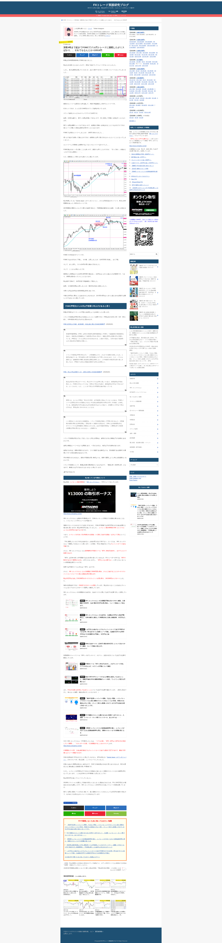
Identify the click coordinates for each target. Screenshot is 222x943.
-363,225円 (140, 87)
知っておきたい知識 (113, 12)
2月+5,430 (138, 89)
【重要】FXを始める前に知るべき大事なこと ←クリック (111, 15)
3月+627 (131, 117)
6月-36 (135, 72)
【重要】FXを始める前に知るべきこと (142, 165)
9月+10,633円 (142, 45)
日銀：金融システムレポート (137, 476)
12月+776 (150, 93)
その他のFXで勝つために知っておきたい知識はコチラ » (82, 857)
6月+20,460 (137, 82)
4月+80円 (138, 105)
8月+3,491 (151, 82)
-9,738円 (139, 60)
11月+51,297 (145, 56)
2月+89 (137, 98)
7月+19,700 (141, 72)
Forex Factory (133, 480)
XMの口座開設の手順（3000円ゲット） (142, 154)
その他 (132, 451)
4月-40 (136, 117)
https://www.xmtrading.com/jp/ (72, 746)
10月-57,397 (137, 83)
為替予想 (132, 406)
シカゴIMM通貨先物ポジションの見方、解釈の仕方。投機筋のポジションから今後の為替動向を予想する (143, 332)
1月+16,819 (132, 52)
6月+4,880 (132, 63)
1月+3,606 (132, 71)
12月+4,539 (151, 83)
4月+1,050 (148, 98)
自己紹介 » (132, 121)
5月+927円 (144, 105)
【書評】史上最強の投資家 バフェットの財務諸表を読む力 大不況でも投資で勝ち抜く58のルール (148, 315)
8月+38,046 (146, 63)
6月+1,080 (138, 91)
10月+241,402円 (151, 45)
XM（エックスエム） (100, 12)
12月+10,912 (152, 74)
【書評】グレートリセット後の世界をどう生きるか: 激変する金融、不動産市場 (148, 279)
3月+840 (144, 89)
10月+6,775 (137, 93)
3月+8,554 (145, 52)
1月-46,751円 (132, 41)
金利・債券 (133, 433)
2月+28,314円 (140, 41)
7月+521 (141, 112)
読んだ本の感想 (134, 383)
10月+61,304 (138, 56)
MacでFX (134, 179)
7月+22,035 (144, 82)
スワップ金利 (134, 429)
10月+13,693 (137, 74)
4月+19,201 (150, 80)
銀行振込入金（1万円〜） (138, 157)
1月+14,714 (132, 80)
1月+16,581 (132, 61)
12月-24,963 (153, 56)
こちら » (107, 35)
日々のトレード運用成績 (71, 803)
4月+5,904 (148, 61)
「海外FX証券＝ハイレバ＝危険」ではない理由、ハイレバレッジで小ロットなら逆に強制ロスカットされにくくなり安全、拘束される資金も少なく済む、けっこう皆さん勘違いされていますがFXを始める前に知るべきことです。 (94, 827)
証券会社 (132, 424)
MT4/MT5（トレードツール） (138, 392)
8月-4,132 (150, 91)
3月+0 (143, 61)
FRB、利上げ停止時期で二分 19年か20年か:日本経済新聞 (81, 372)
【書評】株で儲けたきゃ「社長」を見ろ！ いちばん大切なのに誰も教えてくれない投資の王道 (148, 303)
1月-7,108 (131, 98)
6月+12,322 (137, 54)
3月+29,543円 (148, 41)
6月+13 (136, 112)
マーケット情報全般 (135, 401)
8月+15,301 (151, 54)
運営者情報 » (99, 931)
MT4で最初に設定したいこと (140, 185)
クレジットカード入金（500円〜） (141, 160)
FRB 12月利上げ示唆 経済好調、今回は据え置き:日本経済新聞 (83, 324)
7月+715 (136, 100)
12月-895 (142, 100)
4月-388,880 (150, 89)
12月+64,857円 (140, 47)
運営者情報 (124, 12)
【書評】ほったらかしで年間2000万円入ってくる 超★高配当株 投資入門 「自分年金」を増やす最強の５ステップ (147, 292)
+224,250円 (140, 69)
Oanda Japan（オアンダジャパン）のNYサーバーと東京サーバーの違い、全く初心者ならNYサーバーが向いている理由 (144, 365)
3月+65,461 (143, 71)
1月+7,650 (132, 89)
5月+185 (154, 98)
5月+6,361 (154, 61)
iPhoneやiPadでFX (137, 182)
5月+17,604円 (139, 43)
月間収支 (132, 415)
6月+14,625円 (147, 43)
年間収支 (132, 419)
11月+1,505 (144, 83)
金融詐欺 (132, 378)
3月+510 (142, 98)
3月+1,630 (132, 105)
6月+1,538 (150, 105)
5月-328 (141, 117)
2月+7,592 (139, 52)
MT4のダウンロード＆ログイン (140, 176)
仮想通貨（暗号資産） (136, 447)
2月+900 (138, 61)
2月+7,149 (139, 80)
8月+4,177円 (135, 45)
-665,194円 (140, 32)
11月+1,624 (144, 93)
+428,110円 (140, 39)
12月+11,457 (147, 112)
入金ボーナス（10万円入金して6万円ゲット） (144, 163)
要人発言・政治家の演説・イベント (140, 442)
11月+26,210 (145, 74)
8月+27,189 (148, 72)
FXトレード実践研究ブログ (111, 4)
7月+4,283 (144, 91)
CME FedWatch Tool (135, 478)
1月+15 (131, 112)
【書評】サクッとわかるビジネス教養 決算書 (148, 266)
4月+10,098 (152, 52)
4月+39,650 (150, 71)
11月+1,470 (138, 65)
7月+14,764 (144, 54)
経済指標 (132, 438)
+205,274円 (140, 50)
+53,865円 (140, 78)
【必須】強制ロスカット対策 (139, 168)
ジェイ (90, 28)
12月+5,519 (145, 65)
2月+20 (137, 71)
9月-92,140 (153, 63)
